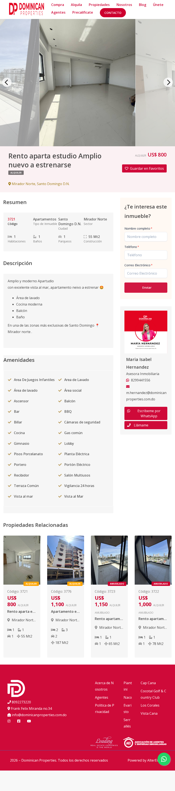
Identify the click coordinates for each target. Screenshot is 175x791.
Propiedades (99, 4)
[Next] (168, 82)
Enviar (147, 287)
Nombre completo (138, 228)
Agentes (58, 12)
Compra (57, 4)
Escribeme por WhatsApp (148, 413)
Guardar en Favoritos (147, 168)
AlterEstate (156, 760)
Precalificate (82, 12)
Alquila (76, 4)
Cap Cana (148, 683)
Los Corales (150, 705)
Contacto (112, 13)
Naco (128, 697)
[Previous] (7, 82)
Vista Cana (149, 713)
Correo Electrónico (138, 265)
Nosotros (124, 4)
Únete (158, 4)
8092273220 (21, 702)
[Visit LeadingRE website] (107, 743)
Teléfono (131, 247)
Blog (142, 4)
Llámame (141, 425)
